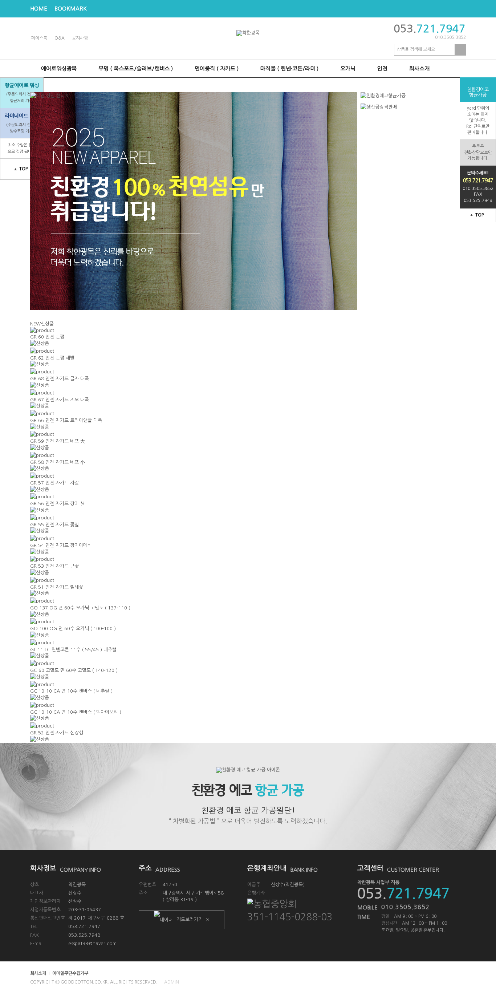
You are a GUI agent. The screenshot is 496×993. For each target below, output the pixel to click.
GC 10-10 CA (71, 691)
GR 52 (56, 732)
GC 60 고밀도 (74, 670)
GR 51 (56, 587)
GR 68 (59, 378)
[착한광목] (248, 33)
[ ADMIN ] (171, 982)
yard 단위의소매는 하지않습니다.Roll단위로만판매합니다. (477, 120)
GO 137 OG (80, 607)
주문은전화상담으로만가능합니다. (478, 152)
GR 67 (59, 399)
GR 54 (61, 545)
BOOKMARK (70, 8)
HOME (38, 8)
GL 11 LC (73, 649)
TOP (479, 215)
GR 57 (54, 483)
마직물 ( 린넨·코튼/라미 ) (289, 68)
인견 (382, 68)
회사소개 (419, 68)
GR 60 (47, 337)
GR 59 (57, 441)
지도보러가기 (192, 919)
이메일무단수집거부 (70, 973)
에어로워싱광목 (59, 68)
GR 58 (57, 462)
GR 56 (57, 503)
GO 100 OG (73, 628)
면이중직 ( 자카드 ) (217, 68)
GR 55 (54, 524)
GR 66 (66, 420)
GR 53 (54, 566)
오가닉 (347, 68)
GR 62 (52, 358)
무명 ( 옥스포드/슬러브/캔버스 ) (135, 68)
